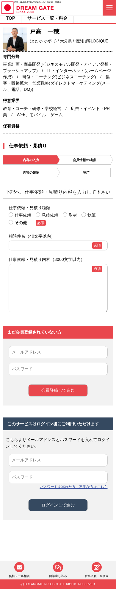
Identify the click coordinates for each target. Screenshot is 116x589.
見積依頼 (50, 215)
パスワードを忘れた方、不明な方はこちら (74, 487)
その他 (21, 222)
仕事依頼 (23, 215)
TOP (10, 18)
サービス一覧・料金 (47, 18)
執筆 (91, 215)
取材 (73, 215)
